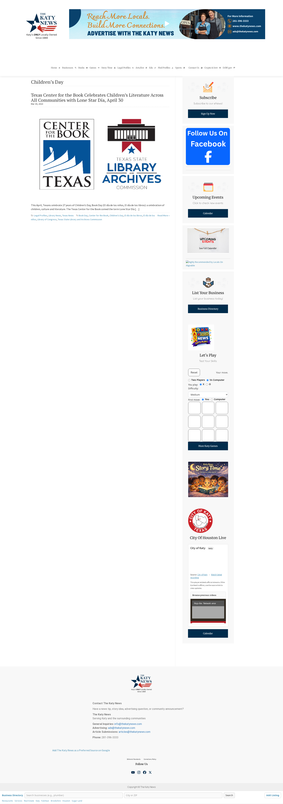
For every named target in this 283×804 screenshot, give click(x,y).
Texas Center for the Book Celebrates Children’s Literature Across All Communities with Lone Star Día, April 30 (97, 97)
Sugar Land (77, 801)
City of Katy (202, 574)
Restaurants (7, 801)
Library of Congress (47, 219)
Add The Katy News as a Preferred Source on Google (81, 750)
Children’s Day (116, 215)
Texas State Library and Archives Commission (80, 219)
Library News (54, 215)
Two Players (198, 379)
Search (229, 795)
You (207, 399)
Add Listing (272, 795)
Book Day (83, 215)
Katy (38, 801)
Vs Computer (217, 379)
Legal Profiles (40, 215)
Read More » (164, 215)
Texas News (68, 215)
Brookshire (56, 801)
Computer (219, 399)
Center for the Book (98, 215)
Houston (66, 801)
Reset (194, 372)
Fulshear (45, 801)
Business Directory (12, 795)
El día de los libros (133, 215)
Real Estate (29, 801)
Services (18, 801)
